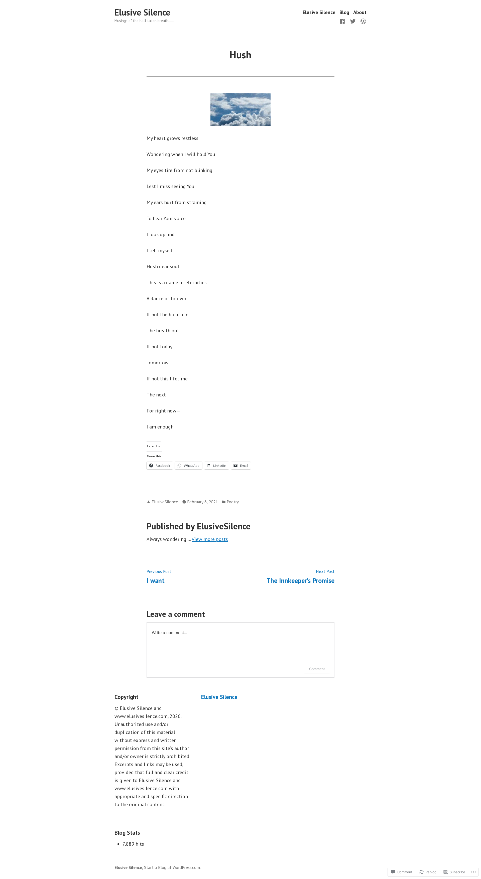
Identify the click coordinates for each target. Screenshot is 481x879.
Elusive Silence (142, 12)
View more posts (210, 539)
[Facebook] (343, 21)
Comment (317, 669)
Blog (344, 12)
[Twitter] (352, 21)
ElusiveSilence (165, 502)
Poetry (233, 502)
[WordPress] (362, 21)
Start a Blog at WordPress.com (172, 867)
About (360, 12)
